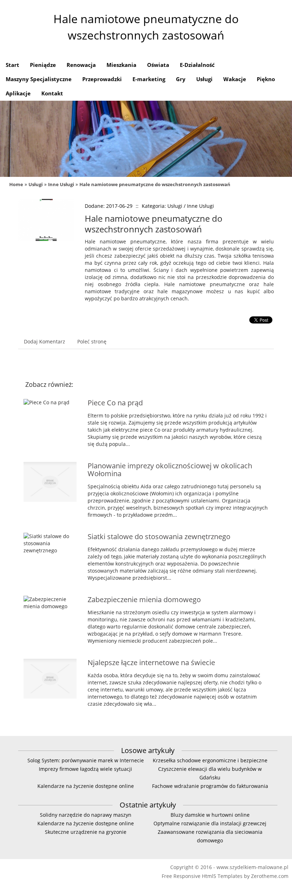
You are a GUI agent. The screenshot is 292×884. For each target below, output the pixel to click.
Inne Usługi (61, 184)
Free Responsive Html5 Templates (202, 876)
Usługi (35, 184)
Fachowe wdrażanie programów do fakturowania (210, 786)
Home (16, 184)
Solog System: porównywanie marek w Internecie (85, 760)
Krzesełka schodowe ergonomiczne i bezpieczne (210, 760)
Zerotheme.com (269, 876)
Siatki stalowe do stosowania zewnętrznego (159, 536)
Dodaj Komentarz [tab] (44, 341)
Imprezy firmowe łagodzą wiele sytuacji (85, 768)
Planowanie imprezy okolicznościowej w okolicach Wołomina (170, 469)
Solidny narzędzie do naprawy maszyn (85, 814)
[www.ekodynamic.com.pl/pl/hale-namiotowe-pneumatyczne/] (46, 202)
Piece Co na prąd (115, 402)
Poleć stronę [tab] (91, 341)
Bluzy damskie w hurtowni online (210, 814)
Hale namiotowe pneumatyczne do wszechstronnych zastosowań (154, 184)
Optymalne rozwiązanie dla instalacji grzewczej (209, 823)
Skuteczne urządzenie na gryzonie (85, 831)
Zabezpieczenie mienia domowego (144, 599)
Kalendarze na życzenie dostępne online (85, 786)
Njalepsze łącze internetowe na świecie (151, 662)
